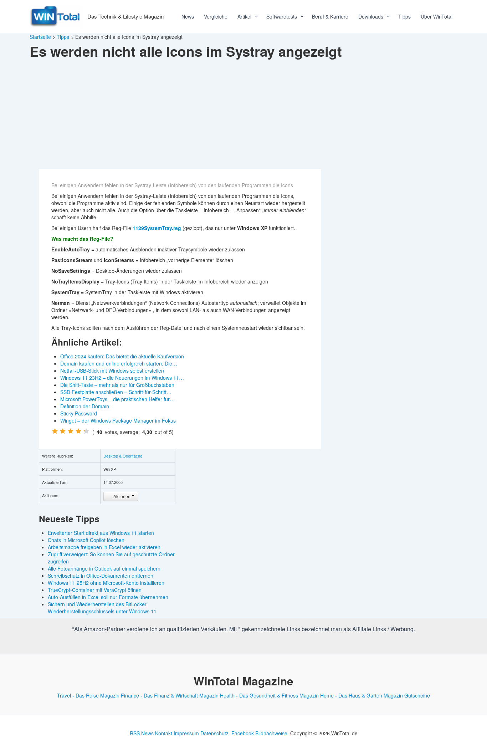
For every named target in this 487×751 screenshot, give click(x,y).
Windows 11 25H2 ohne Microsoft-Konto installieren (106, 582)
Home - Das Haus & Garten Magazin (361, 695)
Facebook (242, 733)
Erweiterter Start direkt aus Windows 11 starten (101, 532)
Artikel (244, 16)
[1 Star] (54, 431)
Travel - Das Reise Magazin (88, 695)
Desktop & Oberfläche (122, 456)
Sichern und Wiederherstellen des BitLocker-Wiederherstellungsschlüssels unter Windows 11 (102, 608)
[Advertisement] (243, 115)
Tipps (404, 16)
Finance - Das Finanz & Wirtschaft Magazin (170, 695)
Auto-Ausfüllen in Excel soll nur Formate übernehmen (108, 597)
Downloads (370, 16)
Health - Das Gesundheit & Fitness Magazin (269, 695)
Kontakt (163, 733)
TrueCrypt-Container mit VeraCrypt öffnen (95, 589)
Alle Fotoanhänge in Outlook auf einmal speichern (104, 568)
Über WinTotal (436, 16)
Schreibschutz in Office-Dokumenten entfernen (100, 575)
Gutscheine (417, 695)
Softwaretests (281, 16)
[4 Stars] (78, 431)
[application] (253, 16)
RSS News (142, 733)
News (187, 16)
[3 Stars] (70, 431)
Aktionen (122, 496)
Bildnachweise (271, 733)
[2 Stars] (62, 431)
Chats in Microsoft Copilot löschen (86, 539)
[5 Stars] (86, 431)
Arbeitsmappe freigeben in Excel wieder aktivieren (104, 547)
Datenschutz (214, 733)
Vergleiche (215, 16)
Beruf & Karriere (330, 16)
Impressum (186, 733)
